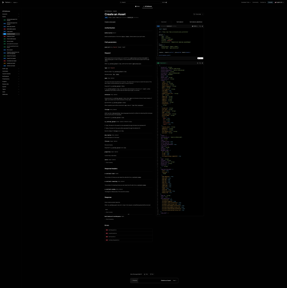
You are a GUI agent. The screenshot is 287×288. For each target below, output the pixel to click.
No (152, 274)
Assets (115, 11)
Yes (147, 274)
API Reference (108, 11)
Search (123, 2)
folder (117, 74)
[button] (128, 230)
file (114, 74)
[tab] (137, 6)
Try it (201, 58)
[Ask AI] (202, 26)
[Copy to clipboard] (200, 26)
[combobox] (162, 63)
